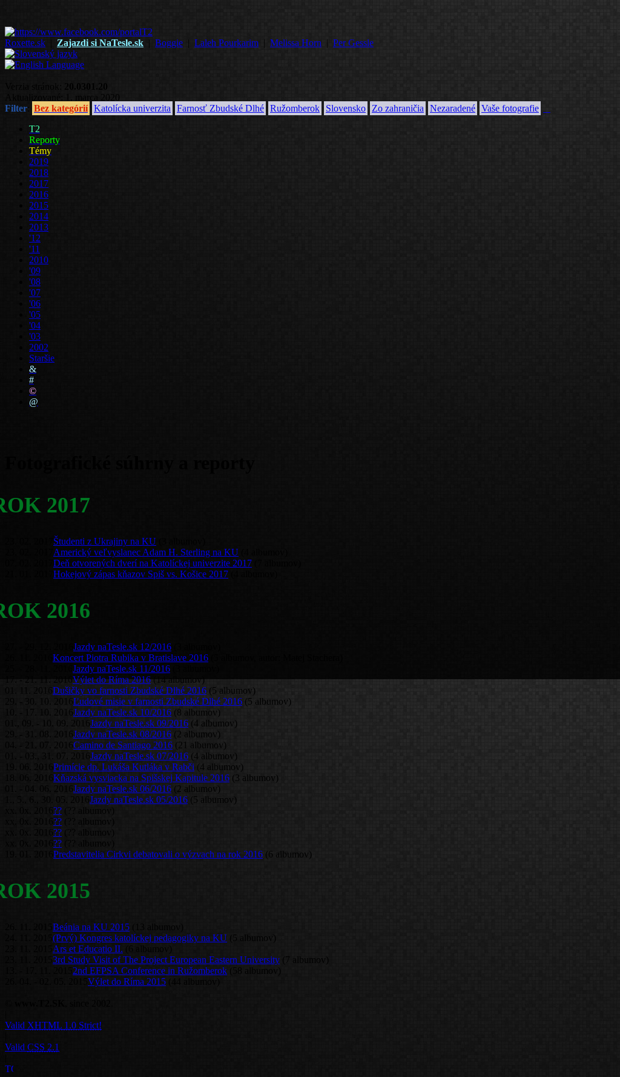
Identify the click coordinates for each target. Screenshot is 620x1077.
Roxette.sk (25, 43)
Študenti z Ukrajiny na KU (104, 541)
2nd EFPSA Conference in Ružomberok (150, 970)
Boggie (169, 43)
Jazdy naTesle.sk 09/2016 (139, 723)
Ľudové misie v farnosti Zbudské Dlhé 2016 (157, 701)
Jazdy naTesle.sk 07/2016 (139, 756)
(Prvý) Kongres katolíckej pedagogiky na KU (140, 938)
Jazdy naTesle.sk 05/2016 (139, 799)
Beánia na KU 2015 (91, 927)
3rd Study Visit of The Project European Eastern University (166, 960)
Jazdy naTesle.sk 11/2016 (121, 668)
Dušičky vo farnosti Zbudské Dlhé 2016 (129, 690)
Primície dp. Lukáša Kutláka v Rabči (123, 767)
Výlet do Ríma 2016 (112, 679)
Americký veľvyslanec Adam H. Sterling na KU (146, 552)
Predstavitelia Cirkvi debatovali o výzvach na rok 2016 (158, 854)
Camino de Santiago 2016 (123, 745)
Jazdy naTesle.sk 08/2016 (122, 734)
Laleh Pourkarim (226, 43)
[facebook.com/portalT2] (79, 32)
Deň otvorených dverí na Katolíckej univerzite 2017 (152, 563)
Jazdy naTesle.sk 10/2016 (122, 712)
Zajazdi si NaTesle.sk (100, 43)
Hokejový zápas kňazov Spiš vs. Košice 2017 (140, 574)
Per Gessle (353, 43)
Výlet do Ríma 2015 (127, 981)
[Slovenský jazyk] (41, 54)
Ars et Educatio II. (88, 949)
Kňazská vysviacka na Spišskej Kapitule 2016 (141, 778)
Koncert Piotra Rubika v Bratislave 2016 (130, 658)
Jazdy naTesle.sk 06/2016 (122, 788)
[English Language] (44, 64)
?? (57, 810)
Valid (53, 1025)
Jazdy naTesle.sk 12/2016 (122, 647)
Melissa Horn (296, 43)
